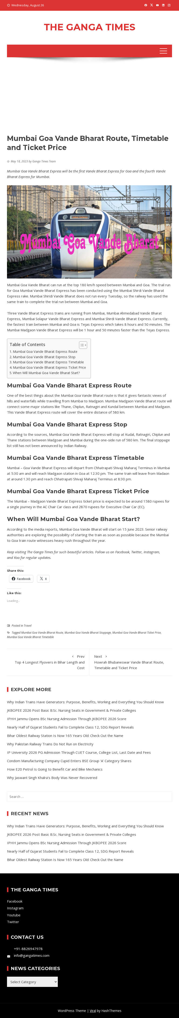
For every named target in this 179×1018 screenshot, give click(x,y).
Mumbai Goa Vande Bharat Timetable (30, 637)
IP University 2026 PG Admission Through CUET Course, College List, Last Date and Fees (79, 752)
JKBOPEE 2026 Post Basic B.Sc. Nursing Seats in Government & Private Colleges (71, 710)
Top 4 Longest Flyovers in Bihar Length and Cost (50, 662)
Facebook (122, 552)
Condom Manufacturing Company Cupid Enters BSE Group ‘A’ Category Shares (69, 760)
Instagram (151, 552)
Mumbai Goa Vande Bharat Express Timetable (48, 362)
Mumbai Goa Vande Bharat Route (42, 633)
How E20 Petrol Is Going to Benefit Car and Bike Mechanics (55, 769)
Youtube (14, 915)
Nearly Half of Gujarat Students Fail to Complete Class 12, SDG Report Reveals (70, 727)
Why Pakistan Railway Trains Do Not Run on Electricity (50, 744)
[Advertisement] (89, 99)
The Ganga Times (89, 27)
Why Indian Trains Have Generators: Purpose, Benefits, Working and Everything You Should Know (85, 702)
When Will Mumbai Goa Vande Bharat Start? (46, 373)
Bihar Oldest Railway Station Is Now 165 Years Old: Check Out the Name (65, 735)
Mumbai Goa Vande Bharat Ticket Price (136, 633)
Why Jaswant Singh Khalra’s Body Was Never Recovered (52, 777)
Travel (27, 626)
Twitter (136, 552)
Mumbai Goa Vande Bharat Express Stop (44, 357)
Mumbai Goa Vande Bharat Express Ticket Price (49, 367)
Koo (17, 557)
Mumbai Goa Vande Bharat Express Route (45, 351)
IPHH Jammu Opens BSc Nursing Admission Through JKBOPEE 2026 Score (66, 718)
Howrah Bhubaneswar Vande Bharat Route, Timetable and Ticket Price (129, 662)
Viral (93, 1010)
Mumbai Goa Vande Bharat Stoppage (88, 633)
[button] (81, 345)
